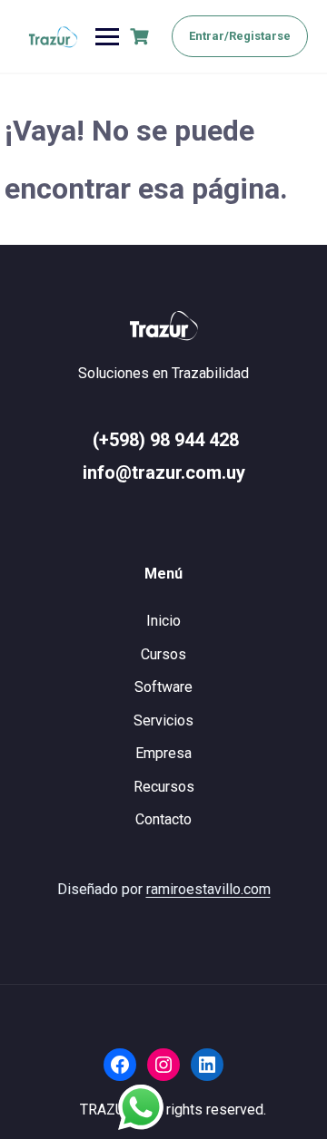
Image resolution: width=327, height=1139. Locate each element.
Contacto (163, 819)
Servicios (163, 720)
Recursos (164, 786)
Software (163, 687)
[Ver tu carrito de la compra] (142, 36)
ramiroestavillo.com (208, 889)
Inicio (163, 620)
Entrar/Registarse (240, 36)
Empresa (163, 753)
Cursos (163, 654)
